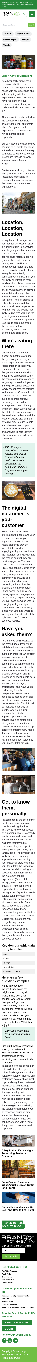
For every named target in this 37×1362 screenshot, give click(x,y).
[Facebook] (4, 1340)
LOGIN (9, 1328)
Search (31, 25)
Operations (25, 75)
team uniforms (21, 402)
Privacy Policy (7, 1302)
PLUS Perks (6, 1274)
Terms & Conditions (9, 1304)
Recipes (25, 39)
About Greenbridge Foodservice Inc (16, 1296)
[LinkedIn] (15, 1340)
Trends (6, 45)
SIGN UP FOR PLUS (16, 1322)
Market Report (10, 39)
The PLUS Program (9, 1271)
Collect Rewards (8, 1283)
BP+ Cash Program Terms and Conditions (18, 1307)
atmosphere (8, 405)
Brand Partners (8, 1277)
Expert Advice (23, 34)
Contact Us (6, 1299)
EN (2, 7)
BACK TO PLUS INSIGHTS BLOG (12, 1225)
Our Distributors (8, 1280)
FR (5, 7)
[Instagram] (9, 1340)
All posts (7, 34)
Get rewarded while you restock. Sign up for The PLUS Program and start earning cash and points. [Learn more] (17, 3)
